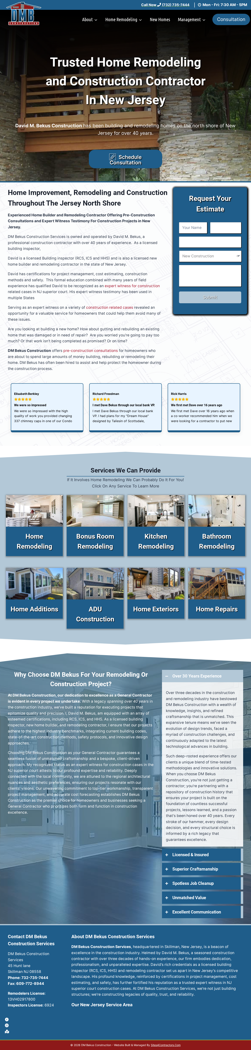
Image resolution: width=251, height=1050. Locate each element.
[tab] (202, 676)
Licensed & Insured (190, 854)
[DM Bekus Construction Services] (23, 13)
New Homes (160, 19)
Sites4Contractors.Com (166, 1045)
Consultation (231, 19)
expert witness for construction (132, 286)
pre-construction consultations (90, 350)
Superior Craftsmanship (195, 869)
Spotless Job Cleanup (193, 883)
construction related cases (109, 307)
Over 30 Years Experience (197, 676)
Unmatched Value (189, 897)
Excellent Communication (196, 912)
